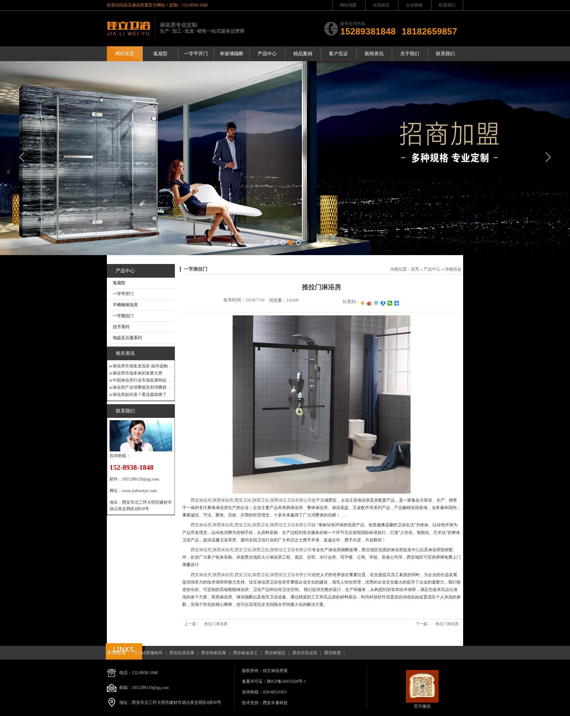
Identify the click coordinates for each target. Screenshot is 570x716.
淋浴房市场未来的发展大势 (137, 373)
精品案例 (302, 53)
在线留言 (381, 5)
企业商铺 (414, 5)
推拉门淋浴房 (215, 624)
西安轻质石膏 (182, 653)
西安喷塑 (332, 653)
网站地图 (348, 5)
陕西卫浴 (260, 500)
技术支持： (252, 703)
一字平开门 (196, 53)
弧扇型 (160, 53)
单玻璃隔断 (231, 53)
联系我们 (447, 5)
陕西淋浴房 (223, 500)
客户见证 (338, 53)
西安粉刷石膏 (213, 653)
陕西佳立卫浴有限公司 (291, 500)
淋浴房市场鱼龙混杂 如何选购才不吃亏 (142, 366)
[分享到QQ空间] (362, 303)
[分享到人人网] (383, 303)
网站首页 (124, 53)
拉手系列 (121, 327)
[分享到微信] (389, 303)
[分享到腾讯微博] (376, 303)
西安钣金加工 (245, 653)
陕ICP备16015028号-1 (286, 681)
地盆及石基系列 (127, 338)
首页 (415, 269)
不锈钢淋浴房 (125, 305)
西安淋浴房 (201, 500)
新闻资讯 (374, 53)
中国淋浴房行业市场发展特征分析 (142, 380)
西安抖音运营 (304, 653)
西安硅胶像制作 (148, 653)
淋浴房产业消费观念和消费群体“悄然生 (142, 387)
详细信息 (453, 269)
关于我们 (409, 53)
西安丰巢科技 (275, 703)
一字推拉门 (123, 316)
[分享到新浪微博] (369, 303)
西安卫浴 (243, 500)
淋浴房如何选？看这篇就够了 (140, 394)
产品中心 (267, 53)
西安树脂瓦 (275, 653)
